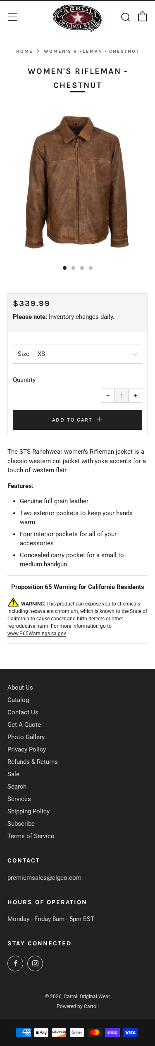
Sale (13, 774)
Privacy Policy (26, 749)
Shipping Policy (28, 811)
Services (19, 799)
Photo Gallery (26, 737)
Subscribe (21, 823)
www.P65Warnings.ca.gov (36, 633)
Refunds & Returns (32, 762)
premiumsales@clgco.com (44, 877)
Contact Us (22, 712)
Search (16, 786)
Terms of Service (30, 836)
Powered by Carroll (78, 1006)
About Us (20, 687)
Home (24, 51)
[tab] (65, 268)
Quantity (24, 380)
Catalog (18, 700)
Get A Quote (24, 724)
